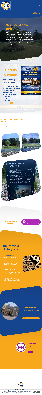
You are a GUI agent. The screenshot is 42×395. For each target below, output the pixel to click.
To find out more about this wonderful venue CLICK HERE (31, 317)
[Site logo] (5, 5)
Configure (5, 393)
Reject (39, 392)
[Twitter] (36, 13)
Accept (35, 392)
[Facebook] (34, 13)
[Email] (39, 13)
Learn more (30, 351)
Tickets (11, 103)
